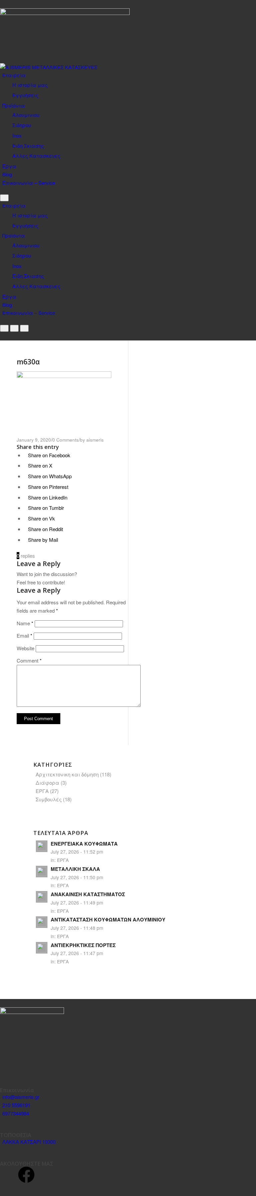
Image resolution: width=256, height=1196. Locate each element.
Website (25, 648)
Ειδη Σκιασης (28, 145)
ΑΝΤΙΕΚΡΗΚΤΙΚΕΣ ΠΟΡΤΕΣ (83, 945)
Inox (17, 135)
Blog (7, 174)
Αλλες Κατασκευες (36, 155)
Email (24, 635)
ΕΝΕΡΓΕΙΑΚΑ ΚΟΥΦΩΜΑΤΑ (84, 843)
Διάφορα (47, 782)
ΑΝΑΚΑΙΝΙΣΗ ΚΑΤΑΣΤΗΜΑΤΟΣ (88, 894)
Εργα (9, 165)
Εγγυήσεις (25, 95)
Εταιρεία (14, 75)
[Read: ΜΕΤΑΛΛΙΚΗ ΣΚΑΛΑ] (42, 872)
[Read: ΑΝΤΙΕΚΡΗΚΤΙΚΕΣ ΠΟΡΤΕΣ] (42, 948)
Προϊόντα (13, 105)
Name (25, 623)
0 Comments (65, 440)
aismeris (95, 440)
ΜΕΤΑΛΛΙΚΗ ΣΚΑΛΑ (75, 869)
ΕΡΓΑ (42, 790)
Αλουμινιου (25, 114)
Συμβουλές (49, 799)
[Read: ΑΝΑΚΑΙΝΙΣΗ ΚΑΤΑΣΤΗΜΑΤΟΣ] (42, 897)
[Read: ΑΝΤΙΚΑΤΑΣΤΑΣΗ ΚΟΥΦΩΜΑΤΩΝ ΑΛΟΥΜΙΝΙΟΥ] (42, 922)
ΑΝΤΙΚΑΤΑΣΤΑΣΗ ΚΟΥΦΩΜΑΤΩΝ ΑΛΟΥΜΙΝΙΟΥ (108, 919)
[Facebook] (26, 1174)
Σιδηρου (21, 124)
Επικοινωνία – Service (28, 182)
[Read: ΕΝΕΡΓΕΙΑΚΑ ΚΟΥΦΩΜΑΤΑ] (42, 846)
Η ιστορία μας (30, 84)
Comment (29, 660)
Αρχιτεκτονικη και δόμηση (67, 774)
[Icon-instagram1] (8, 1174)
